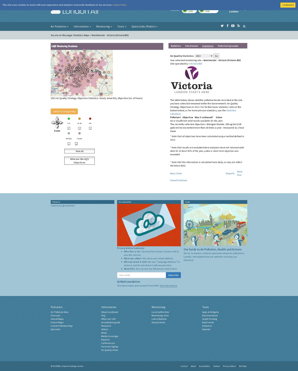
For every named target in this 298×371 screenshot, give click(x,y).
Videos (104, 329)
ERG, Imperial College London (70, 366)
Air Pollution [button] (59, 26)
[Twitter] (222, 26)
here (174, 268)
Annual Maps (57, 318)
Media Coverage (109, 336)
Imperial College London (238, 11)
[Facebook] (227, 26)
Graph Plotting (209, 318)
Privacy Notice (229, 366)
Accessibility (204, 366)
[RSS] (238, 26)
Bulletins (176, 45)
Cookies (216, 366)
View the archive (168, 285)
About (193, 366)
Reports (230, 173)
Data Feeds (208, 322)
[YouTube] (233, 26)
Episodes (56, 329)
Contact (184, 366)
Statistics (207, 325)
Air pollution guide (110, 322)
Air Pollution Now (59, 312)
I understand (288, 4)
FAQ (103, 315)
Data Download (210, 315)
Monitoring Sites (160, 315)
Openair (206, 329)
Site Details (191, 45)
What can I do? (108, 318)
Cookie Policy (119, 4)
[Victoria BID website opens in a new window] (191, 79)
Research (106, 325)
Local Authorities (160, 312)
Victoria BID (196, 63)
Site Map (242, 366)
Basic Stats (176, 173)
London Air (75, 11)
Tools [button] (121, 26)
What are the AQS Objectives (79, 160)
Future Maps (57, 322)
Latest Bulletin (159, 318)
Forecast (55, 315)
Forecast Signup (109, 346)
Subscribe (173, 275)
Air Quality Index (109, 350)
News (104, 332)
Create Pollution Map (62, 325)
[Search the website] (244, 26)
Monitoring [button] (103, 26)
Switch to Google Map (64, 111)
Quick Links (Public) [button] (144, 26)
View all (79, 151)
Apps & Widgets (210, 312)
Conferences (108, 343)
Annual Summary (178, 180)
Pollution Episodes (228, 45)
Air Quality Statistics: (182, 55)
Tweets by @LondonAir (63, 205)
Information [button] (81, 26)
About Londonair (109, 312)
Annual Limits (158, 322)
